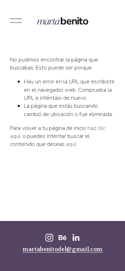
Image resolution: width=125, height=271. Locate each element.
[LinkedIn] (76, 237)
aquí (71, 144)
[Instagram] (49, 237)
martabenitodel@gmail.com (62, 249)
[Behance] (62, 237)
